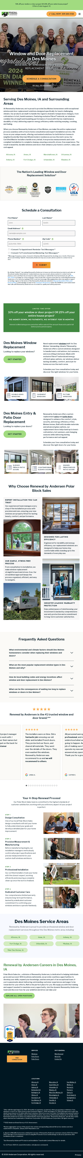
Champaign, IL (53, 1097)
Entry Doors (35, 1056)
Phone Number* (14, 239)
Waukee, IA (67, 943)
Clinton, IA (34, 1095)
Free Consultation (17, 1059)
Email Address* (14, 228)
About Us (58, 1056)
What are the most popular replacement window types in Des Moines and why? (37, 666)
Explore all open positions (19, 996)
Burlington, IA (35, 1092)
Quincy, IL (70, 1092)
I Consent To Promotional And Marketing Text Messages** (35, 253)
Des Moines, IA (36, 1100)
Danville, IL (52, 1100)
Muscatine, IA (53, 1082)
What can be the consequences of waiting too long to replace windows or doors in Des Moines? (37, 690)
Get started (15, 359)
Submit (43, 265)
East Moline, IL (71, 1082)
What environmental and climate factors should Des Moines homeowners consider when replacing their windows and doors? (36, 653)
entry (56, 417)
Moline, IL (70, 1085)
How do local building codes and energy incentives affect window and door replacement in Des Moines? (35, 678)
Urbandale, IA (41, 943)
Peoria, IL (70, 1090)
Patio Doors (35, 1059)
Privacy (78, 1155)
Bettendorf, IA (36, 1090)
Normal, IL (70, 1087)
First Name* (13, 218)
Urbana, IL (70, 1100)
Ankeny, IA (67, 937)
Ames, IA (41, 937)
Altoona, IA (15, 937)
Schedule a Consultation (41, 78)
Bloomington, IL (54, 1095)
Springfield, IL (71, 1097)
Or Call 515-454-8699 (41, 85)
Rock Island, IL (71, 1095)
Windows (34, 1054)
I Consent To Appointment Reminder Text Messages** (33, 250)
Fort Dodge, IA (16, 943)
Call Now (62, 14)
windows (62, 344)
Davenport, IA (35, 1097)
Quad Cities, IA (53, 1085)
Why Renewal (59, 1054)
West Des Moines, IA (16, 950)
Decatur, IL (52, 1103)
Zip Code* (46, 239)
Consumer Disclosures (43, 282)
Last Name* (47, 218)
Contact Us (58, 1059)
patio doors (68, 417)
